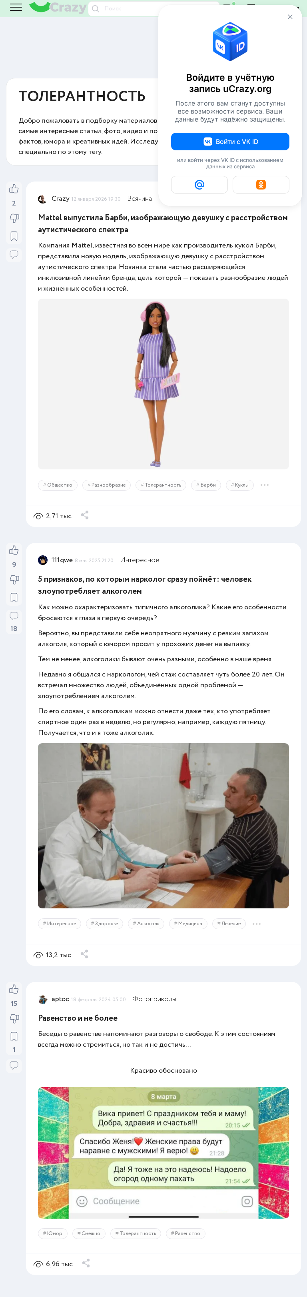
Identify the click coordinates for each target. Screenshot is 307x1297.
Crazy (61, 199)
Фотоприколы (154, 999)
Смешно (91, 1233)
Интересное (139, 560)
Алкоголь (148, 924)
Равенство (187, 1233)
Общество (59, 485)
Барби (208, 485)
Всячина (139, 199)
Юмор (54, 1233)
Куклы (242, 485)
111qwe (62, 560)
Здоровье (106, 924)
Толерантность (163, 485)
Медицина (190, 924)
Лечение (231, 924)
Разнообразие (109, 485)
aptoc (60, 999)
